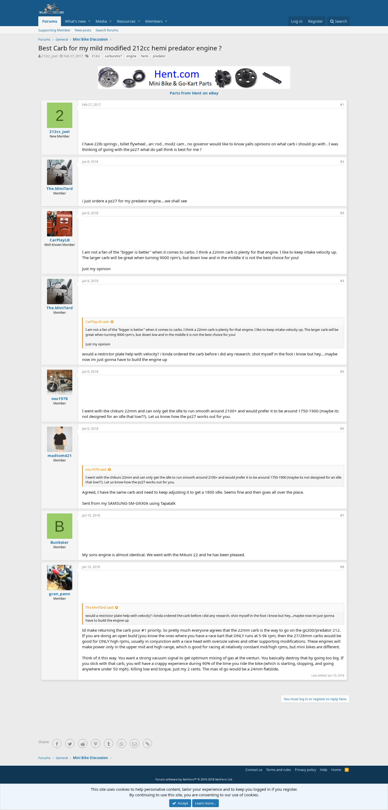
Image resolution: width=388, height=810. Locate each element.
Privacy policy (305, 769)
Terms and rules (278, 769)
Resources (126, 21)
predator (159, 56)
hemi (144, 56)
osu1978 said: (96, 469)
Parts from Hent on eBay (194, 93)
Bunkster (59, 542)
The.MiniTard (59, 188)
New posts (83, 30)
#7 (342, 515)
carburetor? (113, 56)
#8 (342, 567)
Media (101, 21)
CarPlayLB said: (97, 321)
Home (336, 769)
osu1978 (59, 398)
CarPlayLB (60, 239)
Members (154, 21)
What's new (75, 21)
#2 (342, 161)
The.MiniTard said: (100, 607)
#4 (342, 281)
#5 (342, 371)
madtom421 (60, 455)
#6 (342, 428)
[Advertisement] (213, 124)
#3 (342, 213)
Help (323, 769)
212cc (96, 56)
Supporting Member (54, 30)
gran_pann (59, 593)
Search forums (107, 30)
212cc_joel (49, 56)
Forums (49, 21)
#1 (342, 104)
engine (131, 56)
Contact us (253, 769)
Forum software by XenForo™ (194, 779)
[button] (89, 21)
